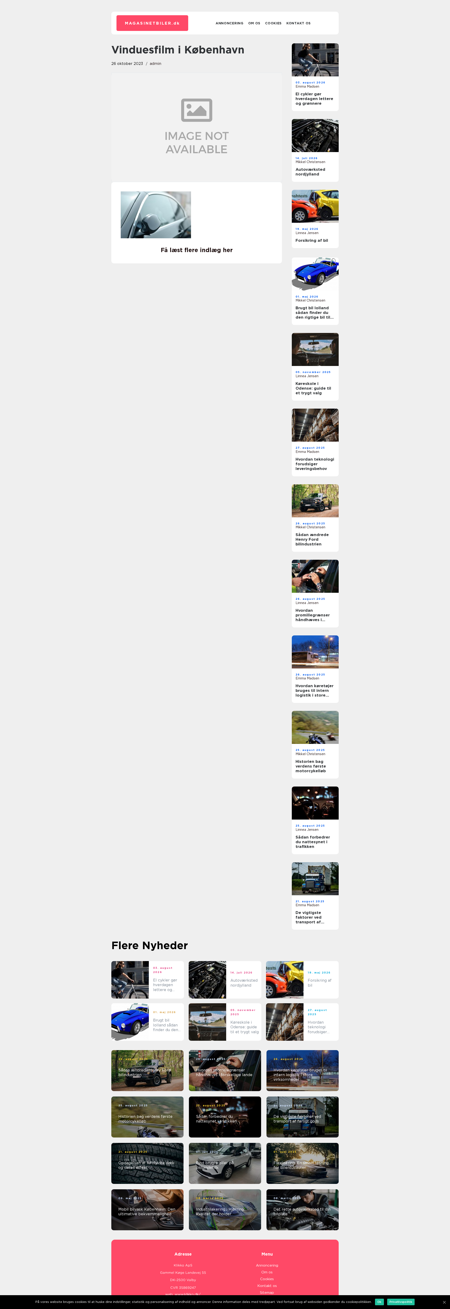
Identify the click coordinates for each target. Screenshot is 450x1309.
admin (155, 63)
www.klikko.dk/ (188, 1294)
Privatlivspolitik (401, 1302)
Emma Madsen (307, 86)
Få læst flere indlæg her (197, 250)
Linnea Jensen (307, 233)
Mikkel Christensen (310, 162)
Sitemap (267, 1292)
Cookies (273, 23)
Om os (254, 23)
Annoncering (230, 23)
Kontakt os (298, 23)
